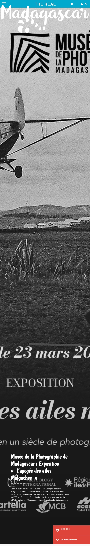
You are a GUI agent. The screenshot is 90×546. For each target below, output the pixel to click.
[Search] (85, 3)
